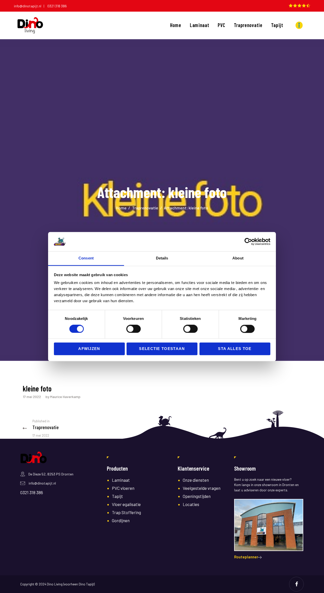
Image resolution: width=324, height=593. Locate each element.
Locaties (191, 504)
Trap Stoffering (126, 512)
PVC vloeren (123, 488)
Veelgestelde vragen (201, 488)
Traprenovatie (145, 207)
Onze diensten (196, 479)
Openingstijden (197, 496)
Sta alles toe (234, 349)
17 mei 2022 (32, 396)
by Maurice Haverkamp (63, 396)
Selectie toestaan (162, 349)
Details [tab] (162, 258)
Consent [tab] (86, 258)
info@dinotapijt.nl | (30, 6)
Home (121, 207)
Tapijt (117, 496)
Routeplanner (246, 557)
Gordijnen (121, 520)
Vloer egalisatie (126, 504)
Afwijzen (89, 349)
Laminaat (121, 479)
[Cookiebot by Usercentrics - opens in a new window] (248, 241)
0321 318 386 (57, 6)
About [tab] (238, 258)
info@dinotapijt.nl (42, 483)
